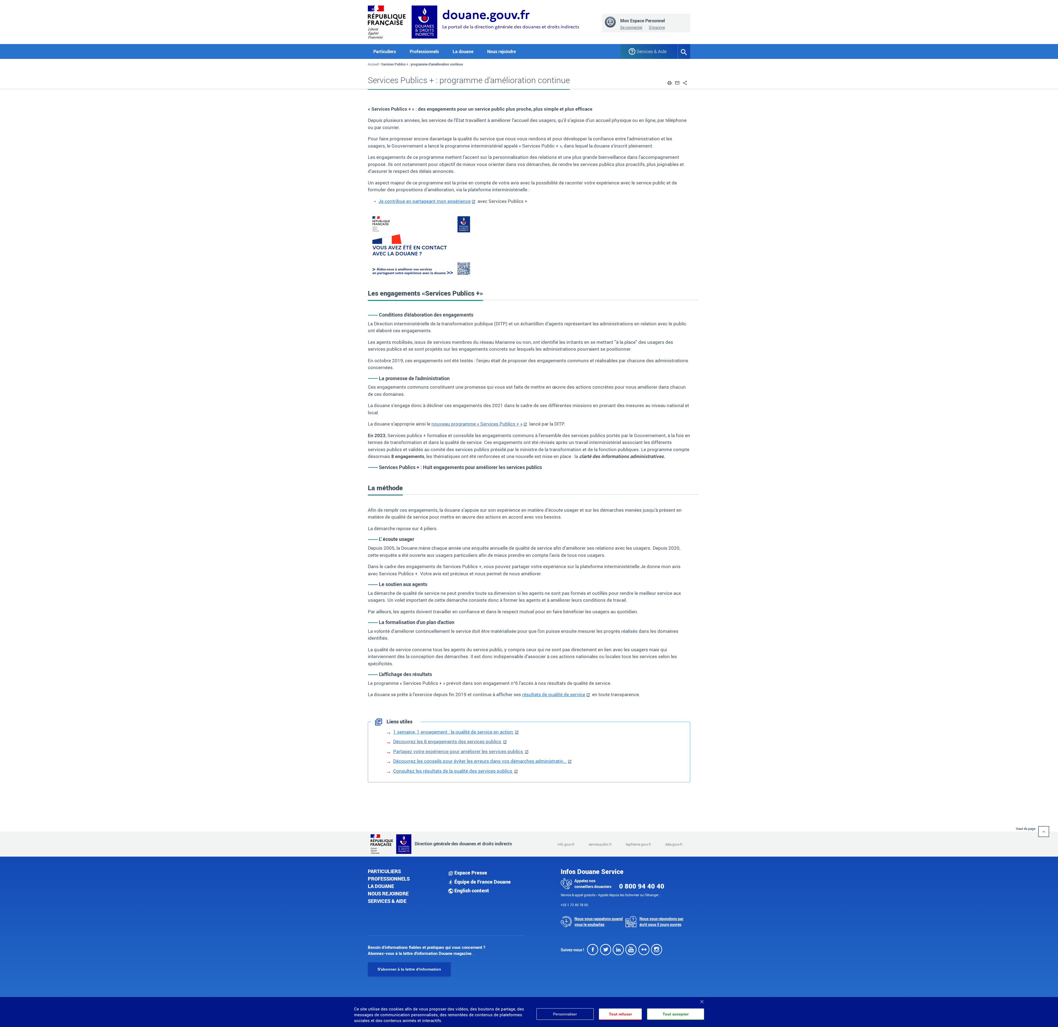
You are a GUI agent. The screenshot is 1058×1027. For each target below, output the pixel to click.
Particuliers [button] (384, 51)
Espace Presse (470, 872)
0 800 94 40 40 (641, 886)
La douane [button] (463, 51)
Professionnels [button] (424, 51)
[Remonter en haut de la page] (1043, 831)
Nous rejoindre (501, 51)
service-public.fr (600, 844)
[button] (669, 82)
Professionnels (389, 878)
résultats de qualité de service (553, 694)
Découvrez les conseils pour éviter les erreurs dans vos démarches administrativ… (480, 761)
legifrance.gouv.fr (638, 844)
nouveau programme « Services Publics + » (476, 424)
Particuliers (384, 871)
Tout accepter (676, 1014)
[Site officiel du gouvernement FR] (387, 21)
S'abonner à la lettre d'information (409, 969)
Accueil (373, 64)
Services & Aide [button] (651, 51)
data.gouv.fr (673, 844)
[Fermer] (702, 999)
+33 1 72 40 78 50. (575, 905)
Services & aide (387, 901)
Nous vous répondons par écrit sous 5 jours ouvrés (661, 921)
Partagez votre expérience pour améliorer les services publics (458, 751)
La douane (381, 886)
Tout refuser (620, 1014)
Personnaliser (565, 1014)
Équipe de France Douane (482, 881)
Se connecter (631, 27)
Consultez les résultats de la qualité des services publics (453, 771)
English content (471, 890)
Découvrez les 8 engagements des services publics (447, 741)
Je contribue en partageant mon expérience (425, 201)
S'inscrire (657, 27)
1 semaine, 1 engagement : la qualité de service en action (453, 732)
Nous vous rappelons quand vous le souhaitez (598, 921)
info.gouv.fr (566, 844)
